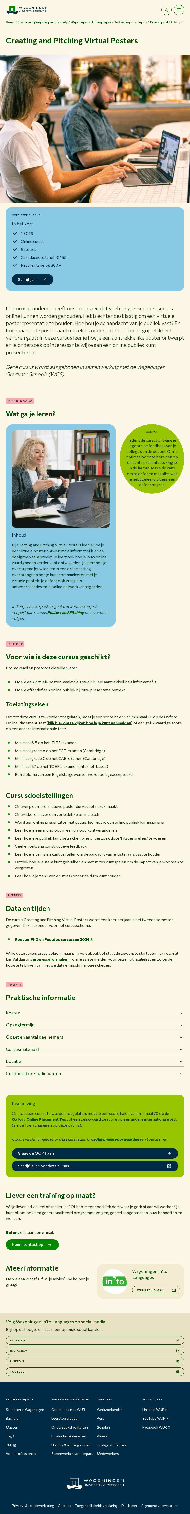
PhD (9, 1445)
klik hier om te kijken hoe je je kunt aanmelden (89, 722)
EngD (10, 1436)
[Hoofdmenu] (179, 10)
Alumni (102, 1436)
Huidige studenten (111, 1445)
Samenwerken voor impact (72, 1453)
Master (11, 1427)
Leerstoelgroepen (65, 1418)
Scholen (103, 1427)
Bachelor (13, 1418)
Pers (100, 1418)
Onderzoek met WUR (68, 1409)
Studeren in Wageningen (25, 1409)
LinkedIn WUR (153, 1409)
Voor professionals (21, 1453)
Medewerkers (108, 1453)
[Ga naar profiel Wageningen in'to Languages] (114, 1281)
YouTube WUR (153, 1418)
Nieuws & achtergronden (70, 1445)
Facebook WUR (154, 1427)
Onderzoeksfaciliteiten (69, 1427)
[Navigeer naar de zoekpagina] (166, 10)
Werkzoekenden (110, 1409)
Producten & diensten (68, 1436)
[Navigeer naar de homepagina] (27, 10)
